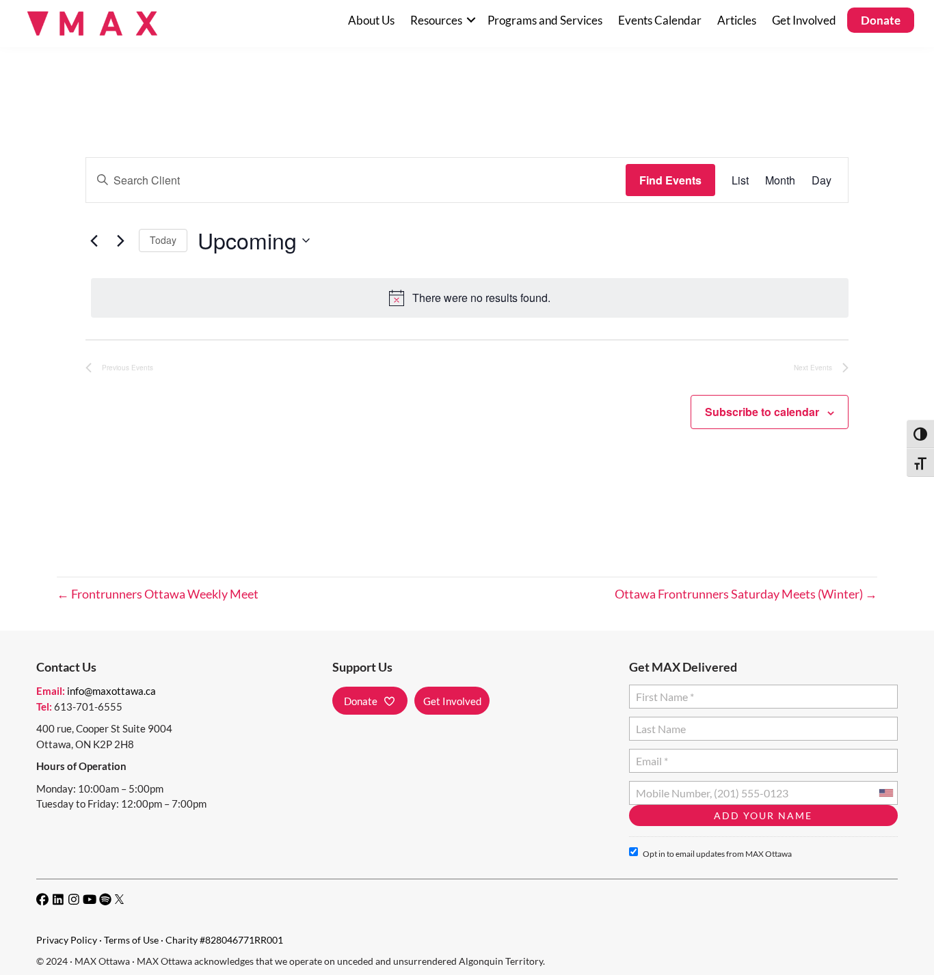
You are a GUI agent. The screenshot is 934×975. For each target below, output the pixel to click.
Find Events (670, 180)
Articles (736, 20)
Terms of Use (131, 940)
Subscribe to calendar (762, 412)
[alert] (470, 298)
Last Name (658, 723)
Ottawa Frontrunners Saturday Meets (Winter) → (746, 593)
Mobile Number (670, 787)
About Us (371, 20)
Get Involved (804, 20)
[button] (470, 20)
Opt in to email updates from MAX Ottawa (717, 854)
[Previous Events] (93, 240)
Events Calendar (660, 20)
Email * (651, 755)
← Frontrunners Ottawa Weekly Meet (157, 593)
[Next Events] (120, 240)
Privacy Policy (66, 940)
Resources (436, 20)
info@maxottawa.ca (111, 691)
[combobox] (885, 793)
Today (163, 240)
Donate (880, 20)
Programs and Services (545, 20)
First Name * (662, 691)
